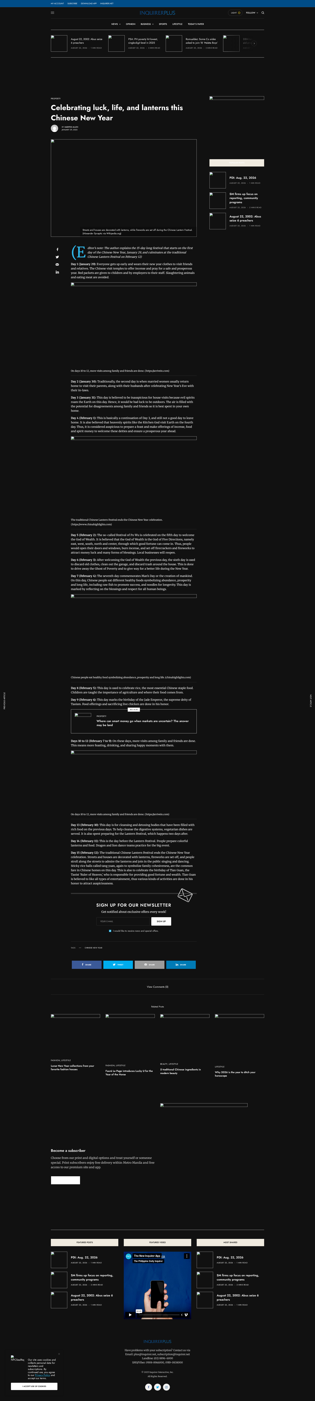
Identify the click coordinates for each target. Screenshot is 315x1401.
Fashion (55, 1060)
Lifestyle (66, 1060)
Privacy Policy (42, 1375)
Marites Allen (71, 127)
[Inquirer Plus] (157, 13)
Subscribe (72, 3)
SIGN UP (161, 921)
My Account (57, 3)
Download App (89, 3)
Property (56, 99)
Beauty (164, 1064)
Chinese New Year (93, 948)
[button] (65, 1180)
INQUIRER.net (106, 3)
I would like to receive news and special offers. (136, 931)
